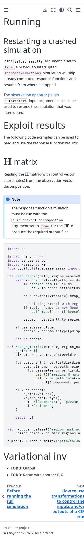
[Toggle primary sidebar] (6, 10)
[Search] (70, 10)
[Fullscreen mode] (53, 10)
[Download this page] (45, 10)
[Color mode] (62, 10)
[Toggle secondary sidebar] (78, 10)
